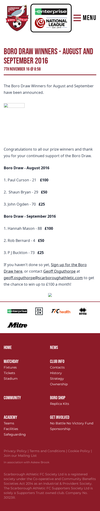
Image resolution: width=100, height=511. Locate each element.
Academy (10, 417)
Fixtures (10, 367)
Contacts (57, 367)
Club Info (57, 361)
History (56, 373)
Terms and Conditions (49, 451)
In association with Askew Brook (26, 462)
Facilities (11, 429)
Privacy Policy (17, 451)
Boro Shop (57, 398)
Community (12, 398)
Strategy (57, 378)
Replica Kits (59, 404)
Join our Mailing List (20, 455)
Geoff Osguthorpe (59, 271)
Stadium (11, 378)
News (54, 347)
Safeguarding (15, 434)
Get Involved (59, 417)
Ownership (59, 384)
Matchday (11, 361)
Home (8, 347)
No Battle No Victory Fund (71, 423)
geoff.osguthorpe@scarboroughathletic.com (43, 277)
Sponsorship (60, 429)
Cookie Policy (80, 451)
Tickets (9, 373)
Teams (9, 423)
